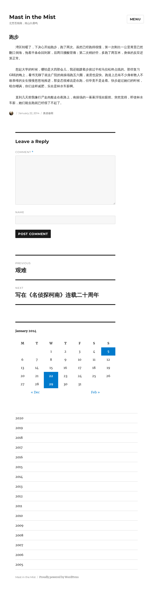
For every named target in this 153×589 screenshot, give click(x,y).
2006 (19, 555)
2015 (19, 467)
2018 (19, 438)
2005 (19, 564)
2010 (19, 516)
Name (19, 212)
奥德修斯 (48, 113)
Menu (135, 19)
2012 (19, 496)
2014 (19, 477)
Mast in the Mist (32, 17)
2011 (18, 506)
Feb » (95, 392)
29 (51, 384)
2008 (19, 535)
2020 (19, 418)
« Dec (35, 392)
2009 (19, 525)
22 (51, 376)
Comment (24, 152)
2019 (19, 428)
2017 (19, 447)
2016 (19, 457)
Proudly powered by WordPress (59, 577)
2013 (19, 486)
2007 (19, 545)
